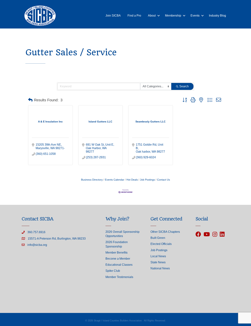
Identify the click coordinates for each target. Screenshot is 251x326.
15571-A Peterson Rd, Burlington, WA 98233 (57, 238)
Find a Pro (134, 15)
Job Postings (147, 179)
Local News (158, 256)
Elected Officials (161, 243)
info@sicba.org (37, 244)
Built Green (157, 237)
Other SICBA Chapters (165, 231)
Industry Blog (217, 15)
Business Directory (92, 179)
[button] (30, 100)
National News (160, 268)
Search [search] (184, 86)
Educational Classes (118, 264)
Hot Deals (132, 179)
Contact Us (163, 179)
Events (195, 15)
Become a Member (117, 258)
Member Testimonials (119, 277)
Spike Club (112, 270)
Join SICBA (113, 15)
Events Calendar (114, 179)
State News (158, 262)
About (152, 15)
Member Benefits (116, 252)
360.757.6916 (36, 232)
